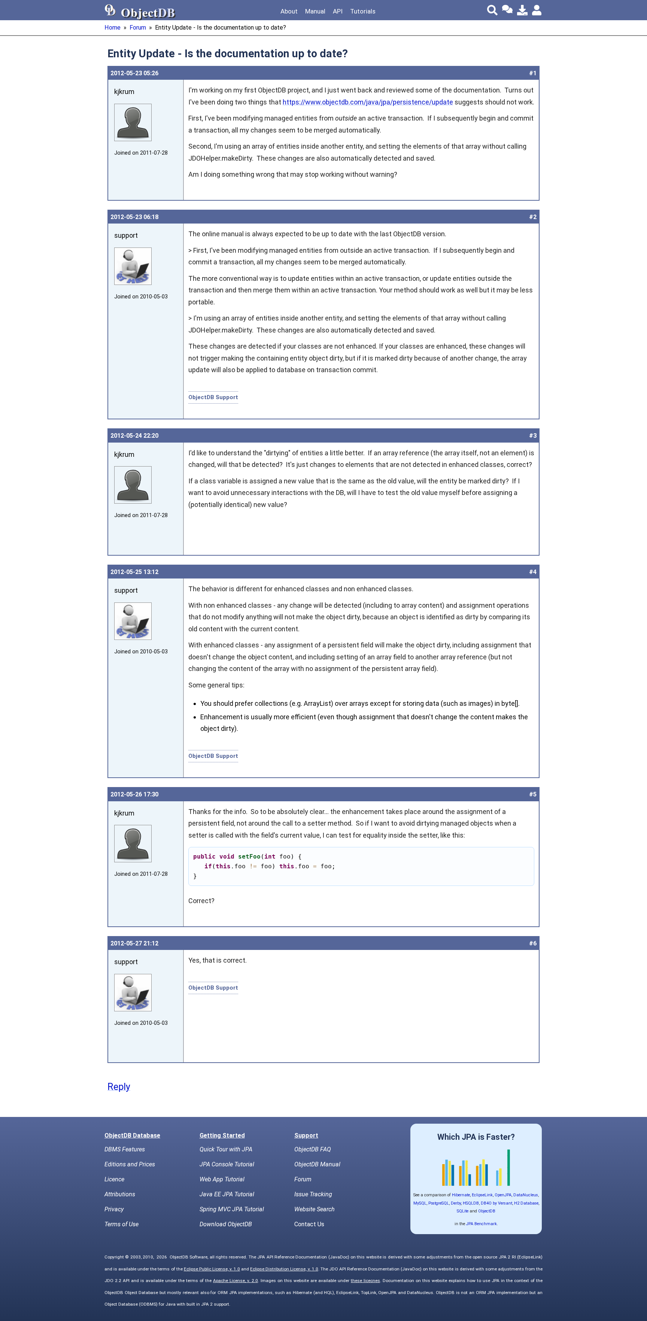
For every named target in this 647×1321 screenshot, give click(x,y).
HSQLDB (471, 1203)
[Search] (492, 10)
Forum (138, 27)
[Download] (522, 10)
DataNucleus (525, 1195)
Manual (315, 11)
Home (112, 27)
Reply (118, 1086)
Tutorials (363, 11)
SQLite (462, 1211)
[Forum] (507, 10)
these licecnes (365, 1280)
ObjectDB (486, 1211)
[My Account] (537, 10)
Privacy (114, 1209)
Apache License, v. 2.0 (235, 1280)
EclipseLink (482, 1195)
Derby (456, 1203)
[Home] (110, 10)
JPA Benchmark (481, 1223)
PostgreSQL (438, 1203)
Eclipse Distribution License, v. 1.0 (284, 1269)
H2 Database (526, 1203)
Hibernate (461, 1195)
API (338, 11)
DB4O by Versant (496, 1203)
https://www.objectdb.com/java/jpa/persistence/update (368, 102)
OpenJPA (503, 1195)
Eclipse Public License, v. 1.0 (212, 1269)
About (289, 11)
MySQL (419, 1203)
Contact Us (309, 1224)
